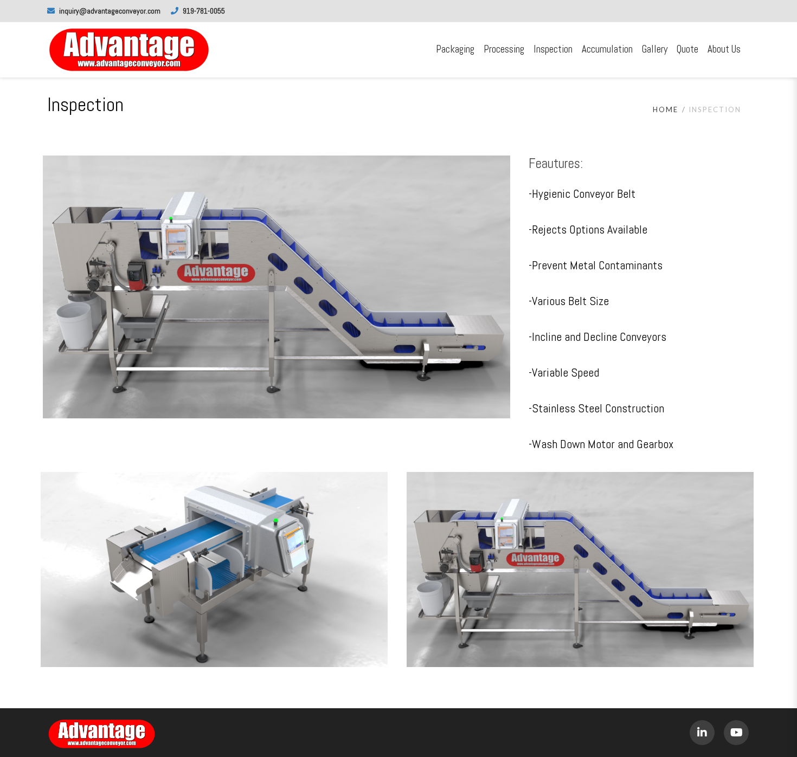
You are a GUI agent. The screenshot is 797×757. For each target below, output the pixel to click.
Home (665, 109)
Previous (26, 287)
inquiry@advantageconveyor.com (109, 11)
